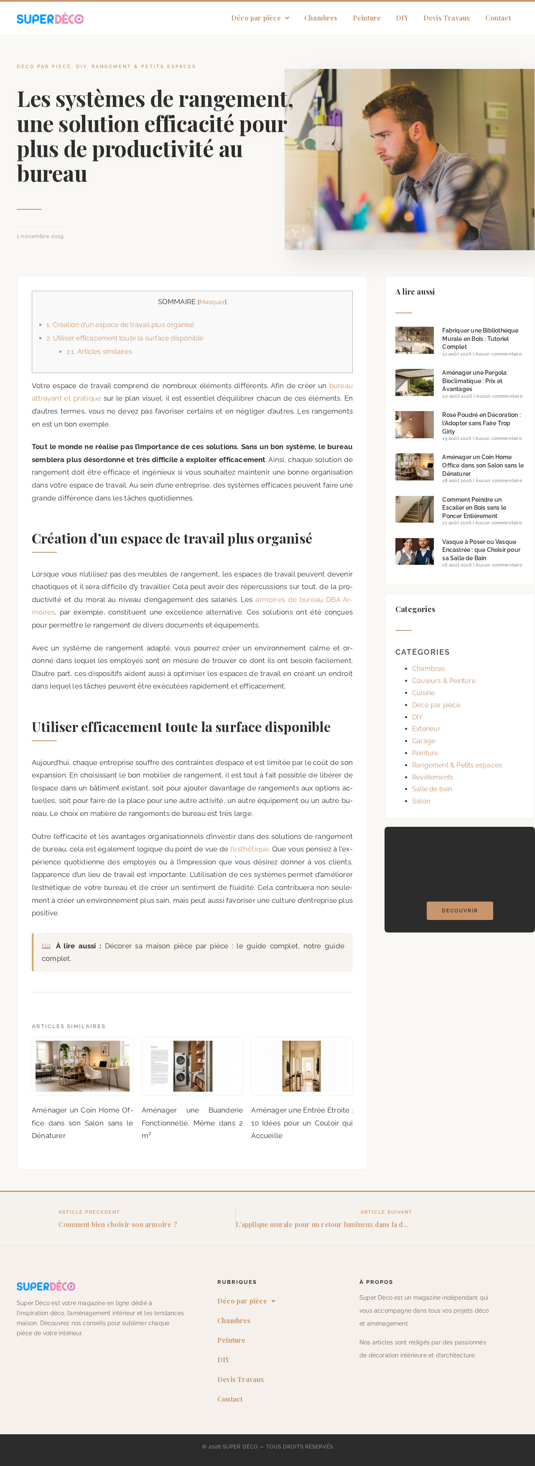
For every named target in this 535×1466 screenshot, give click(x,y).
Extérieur (426, 729)
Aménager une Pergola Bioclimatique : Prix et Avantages (474, 380)
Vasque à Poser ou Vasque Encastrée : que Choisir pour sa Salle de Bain (481, 550)
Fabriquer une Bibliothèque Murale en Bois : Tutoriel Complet (480, 338)
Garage (423, 741)
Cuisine (423, 693)
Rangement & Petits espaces (144, 66)
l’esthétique (249, 849)
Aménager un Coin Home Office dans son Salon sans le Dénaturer (483, 465)
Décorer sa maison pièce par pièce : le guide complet (201, 946)
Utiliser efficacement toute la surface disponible (124, 338)
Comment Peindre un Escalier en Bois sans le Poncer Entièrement (474, 507)
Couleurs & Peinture (444, 681)
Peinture (367, 17)
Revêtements (432, 777)
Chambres (321, 17)
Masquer (212, 302)
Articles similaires (99, 352)
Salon (421, 801)
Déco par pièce (256, 17)
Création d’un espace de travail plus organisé (120, 325)
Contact (497, 17)
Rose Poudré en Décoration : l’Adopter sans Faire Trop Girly (481, 423)
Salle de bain (432, 789)
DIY (402, 17)
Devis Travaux (447, 17)
